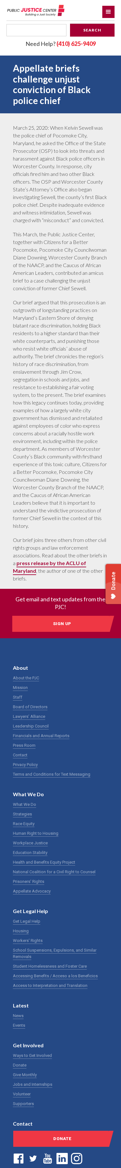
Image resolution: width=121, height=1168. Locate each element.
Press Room (24, 745)
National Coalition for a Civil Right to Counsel (54, 871)
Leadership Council (31, 726)
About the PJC (26, 678)
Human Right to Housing (35, 833)
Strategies (22, 814)
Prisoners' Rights (28, 881)
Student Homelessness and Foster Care (50, 966)
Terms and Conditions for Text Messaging (51, 774)
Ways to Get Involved (32, 1055)
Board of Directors (30, 706)
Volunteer (22, 1094)
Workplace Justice (30, 843)
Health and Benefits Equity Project (44, 862)
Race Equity (24, 823)
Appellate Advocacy (32, 891)
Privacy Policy (25, 764)
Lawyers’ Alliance (29, 716)
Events (19, 1025)
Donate (19, 1065)
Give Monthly (25, 1074)
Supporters (23, 1103)
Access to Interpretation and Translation (50, 985)
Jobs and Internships (32, 1084)
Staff (17, 697)
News (18, 1015)
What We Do (24, 804)
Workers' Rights (28, 940)
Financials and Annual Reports (41, 735)
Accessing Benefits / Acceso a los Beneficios (55, 975)
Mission (20, 687)
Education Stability (30, 852)
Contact (20, 755)
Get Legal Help (26, 921)
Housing (21, 930)
